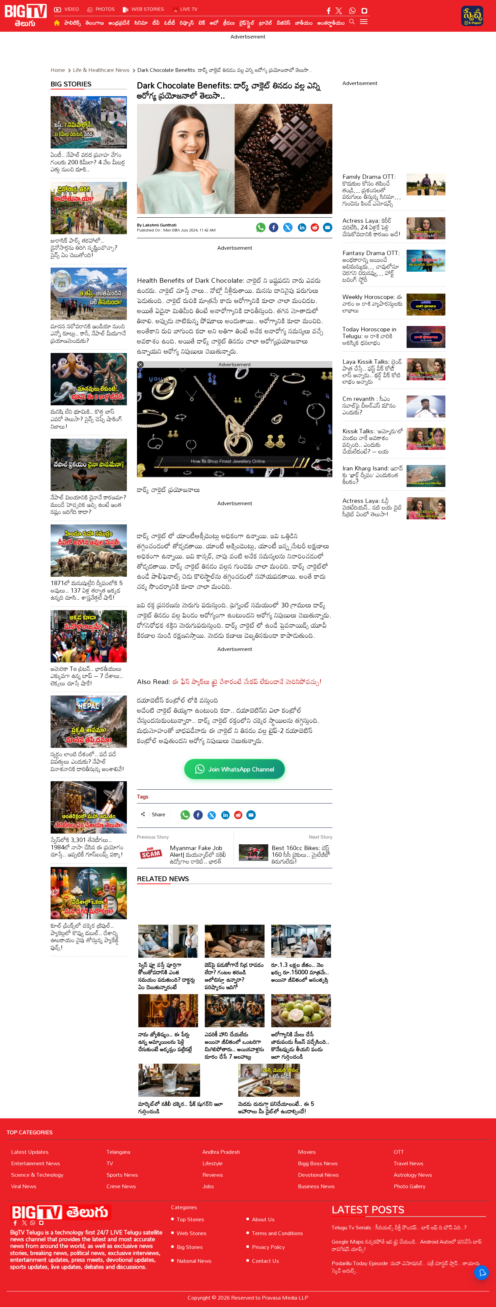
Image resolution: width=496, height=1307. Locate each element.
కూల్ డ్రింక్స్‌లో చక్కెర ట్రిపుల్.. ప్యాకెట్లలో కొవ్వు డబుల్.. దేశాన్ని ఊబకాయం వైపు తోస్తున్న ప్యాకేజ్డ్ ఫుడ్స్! (85, 936)
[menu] (363, 22)
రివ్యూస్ (187, 22)
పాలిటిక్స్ (72, 22)
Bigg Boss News (318, 1163)
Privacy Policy (268, 1247)
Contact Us (265, 1260)
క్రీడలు (229, 22)
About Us (263, 1219)
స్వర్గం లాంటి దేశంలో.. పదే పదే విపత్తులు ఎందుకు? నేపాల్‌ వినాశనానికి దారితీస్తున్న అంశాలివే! (87, 761)
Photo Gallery (409, 1186)
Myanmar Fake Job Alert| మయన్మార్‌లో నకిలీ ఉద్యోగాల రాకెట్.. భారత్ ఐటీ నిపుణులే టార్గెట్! (181, 858)
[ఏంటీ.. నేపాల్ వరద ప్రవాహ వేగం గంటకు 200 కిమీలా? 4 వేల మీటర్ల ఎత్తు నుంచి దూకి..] (89, 122)
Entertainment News (35, 1163)
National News (194, 1260)
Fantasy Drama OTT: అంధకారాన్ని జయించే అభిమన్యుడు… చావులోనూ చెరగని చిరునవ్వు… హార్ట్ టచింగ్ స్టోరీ (371, 266)
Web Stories (191, 1233)
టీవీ (156, 22)
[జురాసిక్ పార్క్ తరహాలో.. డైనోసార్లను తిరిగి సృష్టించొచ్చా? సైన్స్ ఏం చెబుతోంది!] (89, 208)
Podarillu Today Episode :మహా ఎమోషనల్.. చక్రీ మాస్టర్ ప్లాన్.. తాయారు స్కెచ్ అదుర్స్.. (406, 1267)
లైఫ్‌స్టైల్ (247, 22)
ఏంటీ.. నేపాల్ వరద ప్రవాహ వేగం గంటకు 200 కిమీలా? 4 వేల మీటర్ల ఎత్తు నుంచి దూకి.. (88, 161)
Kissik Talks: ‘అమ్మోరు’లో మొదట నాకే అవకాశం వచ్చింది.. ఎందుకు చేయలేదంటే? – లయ (372, 441)
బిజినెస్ (284, 22)
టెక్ (202, 22)
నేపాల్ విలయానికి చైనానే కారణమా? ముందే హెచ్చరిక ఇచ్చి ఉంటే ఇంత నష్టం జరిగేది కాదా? (88, 504)
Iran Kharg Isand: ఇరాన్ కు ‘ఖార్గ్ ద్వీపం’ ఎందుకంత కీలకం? (372, 475)
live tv (189, 8)
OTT (399, 1151)
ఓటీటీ (169, 22)
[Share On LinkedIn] (302, 227)
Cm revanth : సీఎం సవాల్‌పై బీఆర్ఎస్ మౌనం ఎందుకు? (369, 405)
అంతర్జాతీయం (331, 22)
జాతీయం (304, 22)
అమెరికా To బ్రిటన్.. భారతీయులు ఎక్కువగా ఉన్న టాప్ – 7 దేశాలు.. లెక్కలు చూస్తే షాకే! (87, 675)
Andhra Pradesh (221, 1151)
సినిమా (141, 22)
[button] (352, 21)
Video (71, 8)
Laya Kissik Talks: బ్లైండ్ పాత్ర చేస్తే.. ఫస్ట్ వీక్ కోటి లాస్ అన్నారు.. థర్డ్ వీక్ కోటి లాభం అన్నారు (372, 371)
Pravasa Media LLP (285, 1297)
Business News (316, 1186)
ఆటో (214, 22)
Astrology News (413, 1174)
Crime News (121, 1186)
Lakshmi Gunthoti (159, 225)
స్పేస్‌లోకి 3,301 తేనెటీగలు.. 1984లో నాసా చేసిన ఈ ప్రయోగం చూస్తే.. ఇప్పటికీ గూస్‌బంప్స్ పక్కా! (87, 847)
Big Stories (190, 1247)
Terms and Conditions (277, 1233)
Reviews (212, 1174)
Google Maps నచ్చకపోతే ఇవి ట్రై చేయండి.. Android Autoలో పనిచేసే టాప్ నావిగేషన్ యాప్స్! (407, 1245)
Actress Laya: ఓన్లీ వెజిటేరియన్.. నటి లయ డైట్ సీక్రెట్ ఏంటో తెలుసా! (372, 507)
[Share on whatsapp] (261, 227)
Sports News (122, 1174)
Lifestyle (212, 1163)
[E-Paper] (472, 16)
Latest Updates (30, 1151)
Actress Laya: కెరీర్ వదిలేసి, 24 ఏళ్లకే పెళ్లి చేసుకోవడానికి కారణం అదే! (371, 227)
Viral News (23, 1186)
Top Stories (190, 1219)
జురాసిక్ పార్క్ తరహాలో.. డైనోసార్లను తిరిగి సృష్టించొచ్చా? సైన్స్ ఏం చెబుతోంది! (84, 247)
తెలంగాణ (95, 22)
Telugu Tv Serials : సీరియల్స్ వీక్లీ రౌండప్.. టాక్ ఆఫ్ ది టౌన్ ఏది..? (399, 1227)
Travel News (408, 1163)
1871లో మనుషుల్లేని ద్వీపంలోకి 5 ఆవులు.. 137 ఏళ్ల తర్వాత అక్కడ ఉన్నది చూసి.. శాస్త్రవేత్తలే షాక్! (86, 590)
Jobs (208, 1186)
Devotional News (318, 1174)
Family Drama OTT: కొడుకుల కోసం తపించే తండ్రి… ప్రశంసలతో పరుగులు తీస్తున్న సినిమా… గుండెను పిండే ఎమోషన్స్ (371, 189)
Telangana (118, 1151)
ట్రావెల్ (265, 22)
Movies (307, 1151)
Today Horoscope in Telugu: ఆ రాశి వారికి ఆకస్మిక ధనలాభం (369, 336)
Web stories (148, 8)
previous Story (153, 836)
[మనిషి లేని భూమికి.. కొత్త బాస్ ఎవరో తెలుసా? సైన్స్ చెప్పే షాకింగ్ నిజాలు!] (89, 379)
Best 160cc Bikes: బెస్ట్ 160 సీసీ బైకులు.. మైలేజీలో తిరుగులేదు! (301, 854)
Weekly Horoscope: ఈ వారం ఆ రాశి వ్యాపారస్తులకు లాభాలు (372, 303)
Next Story (320, 836)
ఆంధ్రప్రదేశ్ (119, 22)
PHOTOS (105, 8)
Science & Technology (37, 1174)
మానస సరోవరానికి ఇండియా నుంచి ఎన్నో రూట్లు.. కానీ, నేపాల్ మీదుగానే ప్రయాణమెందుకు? (88, 333)
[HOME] (57, 23)
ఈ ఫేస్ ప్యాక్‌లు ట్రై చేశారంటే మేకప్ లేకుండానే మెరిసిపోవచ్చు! (247, 681)
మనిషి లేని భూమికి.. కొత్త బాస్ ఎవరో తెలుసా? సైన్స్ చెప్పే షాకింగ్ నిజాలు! (86, 418)
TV (110, 1163)
